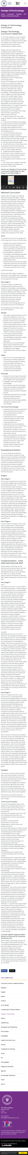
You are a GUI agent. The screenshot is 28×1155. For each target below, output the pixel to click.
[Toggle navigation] (25, 3)
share (4, 970)
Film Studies (5, 1031)
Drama (3, 1018)
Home (3, 14)
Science (3, 1001)
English (3, 992)
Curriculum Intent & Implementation (12, 983)
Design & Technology (7, 1014)
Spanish (3, 1071)
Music (3, 1053)
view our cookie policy (12, 1153)
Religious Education (7, 1066)
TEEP (2, 1080)
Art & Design (5, 1005)
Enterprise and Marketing (9, 1027)
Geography (4, 1036)
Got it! (23, 1152)
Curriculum (10, 14)
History (3, 1044)
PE (2, 1058)
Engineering (4, 1022)
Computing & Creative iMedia (10, 1009)
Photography (5, 1062)
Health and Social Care (8, 1040)
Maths (3, 996)
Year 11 (3, 1084)
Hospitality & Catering (8, 1049)
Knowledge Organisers (8, 1075)
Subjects (19, 14)
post (12, 970)
